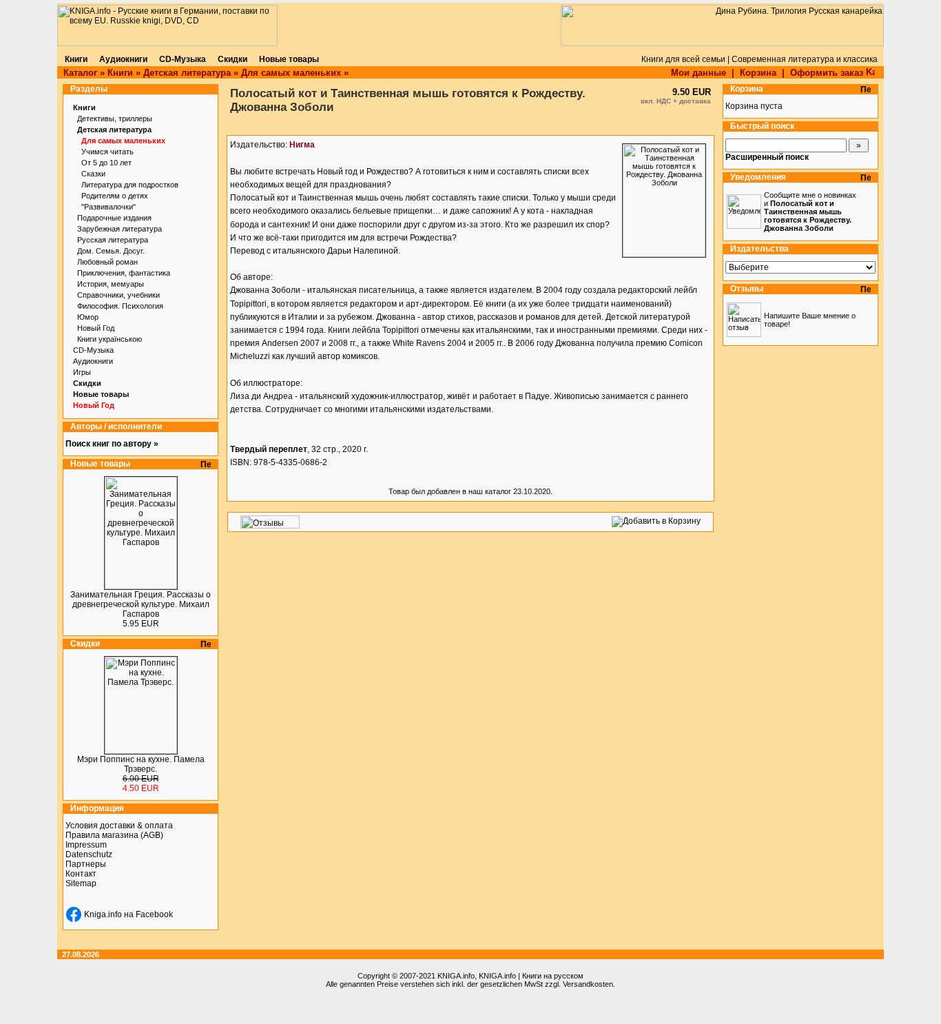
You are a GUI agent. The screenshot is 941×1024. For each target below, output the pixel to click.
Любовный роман (107, 262)
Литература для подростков (129, 185)
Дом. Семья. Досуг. (111, 251)
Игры (82, 372)
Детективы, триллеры (114, 118)
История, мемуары (110, 284)
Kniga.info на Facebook (128, 914)
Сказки (93, 174)
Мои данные (698, 73)
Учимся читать (107, 151)
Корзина (758, 73)
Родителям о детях (114, 196)
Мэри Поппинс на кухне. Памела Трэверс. (141, 764)
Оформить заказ (828, 73)
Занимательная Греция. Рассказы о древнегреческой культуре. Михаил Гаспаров (140, 604)
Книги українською (109, 339)
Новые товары (101, 394)
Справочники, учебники (118, 295)
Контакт (80, 874)
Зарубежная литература (119, 229)
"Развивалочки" (108, 207)
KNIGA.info (456, 976)
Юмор (88, 317)
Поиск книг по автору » (111, 444)
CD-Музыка (93, 350)
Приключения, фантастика (123, 273)
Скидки (87, 383)
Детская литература (187, 73)
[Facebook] (73, 914)
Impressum (86, 845)
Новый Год (95, 328)
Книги (120, 73)
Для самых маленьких (291, 73)
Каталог (80, 73)
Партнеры (85, 864)
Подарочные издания (114, 218)
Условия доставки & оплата (119, 825)
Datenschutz (88, 854)
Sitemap (80, 883)
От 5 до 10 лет (106, 162)
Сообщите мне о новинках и (810, 211)
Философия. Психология (120, 306)
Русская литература (112, 240)
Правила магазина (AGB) (114, 835)
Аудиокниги (93, 361)
